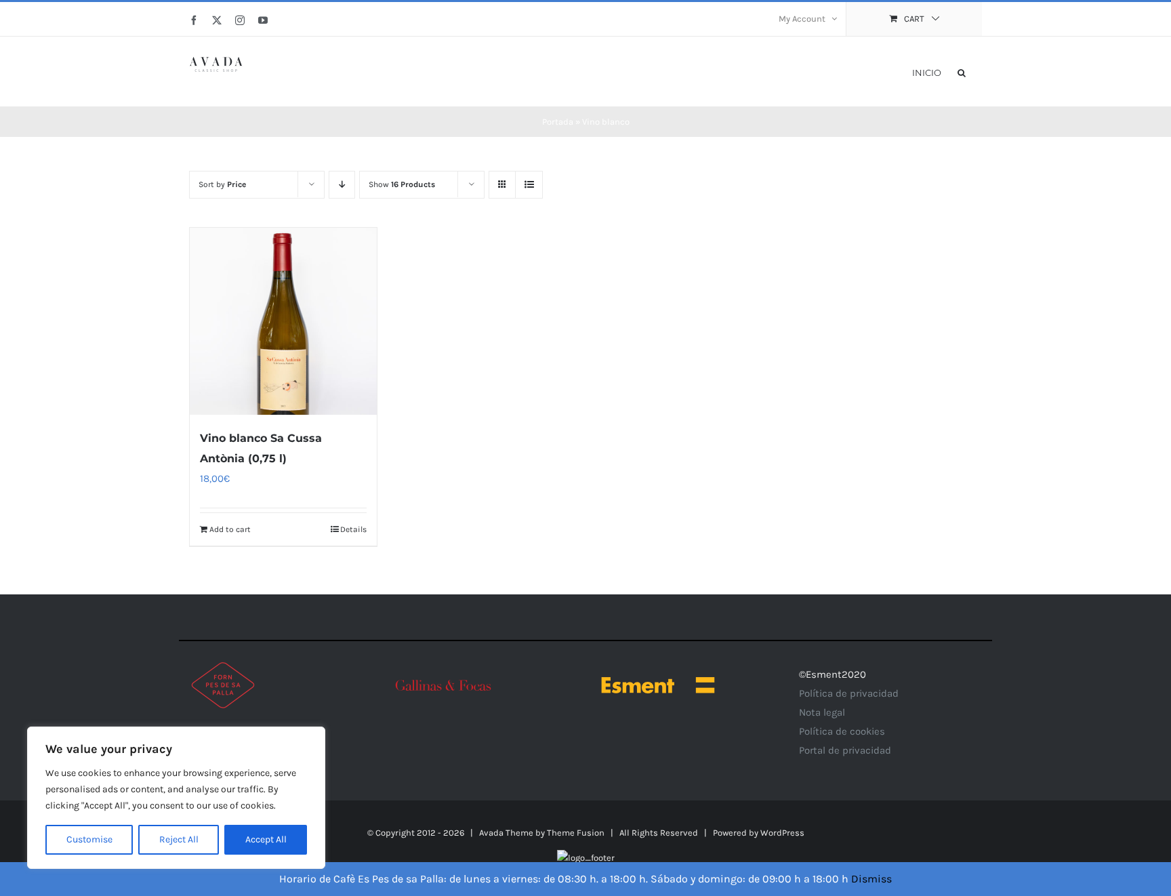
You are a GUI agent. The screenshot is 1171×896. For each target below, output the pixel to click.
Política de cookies (842, 731)
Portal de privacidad (845, 750)
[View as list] (529, 184)
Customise (89, 839)
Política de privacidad (849, 693)
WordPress (782, 833)
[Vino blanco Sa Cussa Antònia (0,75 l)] (283, 321)
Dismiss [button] (871, 878)
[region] (176, 798)
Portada (557, 122)
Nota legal (822, 712)
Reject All (179, 839)
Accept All (266, 839)
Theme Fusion (575, 833)
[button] (962, 71)
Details (353, 529)
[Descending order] (342, 185)
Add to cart (230, 529)
